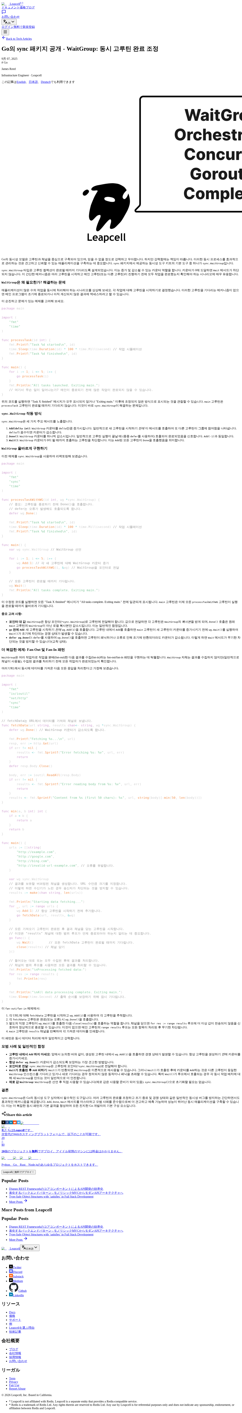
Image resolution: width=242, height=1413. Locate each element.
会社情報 (15, 1353)
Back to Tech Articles (19, 38)
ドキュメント (11, 7)
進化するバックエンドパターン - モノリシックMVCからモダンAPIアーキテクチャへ (66, 1192)
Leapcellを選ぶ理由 (21, 1327)
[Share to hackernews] (29, 1123)
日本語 (33, 81)
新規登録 (24, 26)
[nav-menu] (5, 32)
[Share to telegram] (18, 1123)
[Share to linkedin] (11, 1123)
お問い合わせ (18, 1361)
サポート (15, 1319)
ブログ (30, 7)
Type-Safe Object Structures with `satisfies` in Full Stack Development (51, 1196)
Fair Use (14, 1385)
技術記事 (15, 1331)
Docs (12, 1312)
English (21, 81)
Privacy (13, 1381)
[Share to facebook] (7, 1123)
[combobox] (9, 22)
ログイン (8, 26)
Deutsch (46, 81)
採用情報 (15, 1357)
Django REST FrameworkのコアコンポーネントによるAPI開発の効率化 (56, 1188)
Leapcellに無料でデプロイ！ (18, 1172)
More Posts (16, 1201)
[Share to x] (3, 1123)
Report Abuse (17, 1388)
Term (12, 1378)
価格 (23, 7)
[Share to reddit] (15, 1123)
